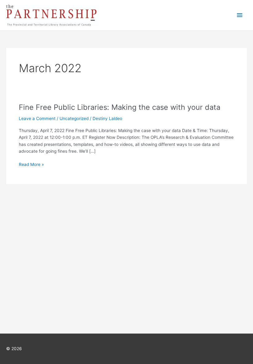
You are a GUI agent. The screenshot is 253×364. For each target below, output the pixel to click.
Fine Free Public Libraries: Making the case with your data (119, 107)
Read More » (31, 164)
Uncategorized (74, 118)
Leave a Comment (37, 118)
